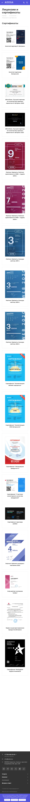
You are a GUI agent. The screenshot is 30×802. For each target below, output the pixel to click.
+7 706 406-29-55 (9, 754)
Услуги (4, 774)
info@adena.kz (8, 759)
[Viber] (15, 768)
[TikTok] (23, 768)
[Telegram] (7, 768)
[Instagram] (3, 768)
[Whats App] (19, 768)
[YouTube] (11, 768)
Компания (5, 780)
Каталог (4, 777)
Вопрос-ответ (6, 783)
